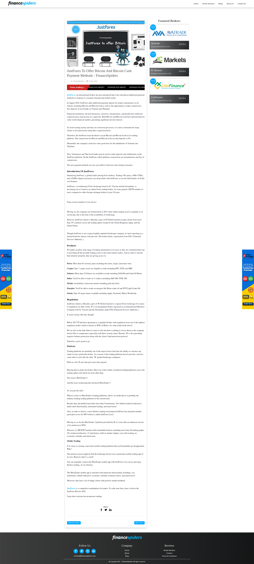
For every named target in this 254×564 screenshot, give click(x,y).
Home (196, 4)
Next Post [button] (139, 523)
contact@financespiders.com (85, 556)
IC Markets (156, 70)
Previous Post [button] (73, 523)
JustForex (71, 94)
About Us (230, 4)
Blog (127, 556)
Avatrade (155, 43)
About (127, 553)
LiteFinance (157, 97)
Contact (169, 553)
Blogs (220, 4)
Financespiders (127, 562)
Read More (182, 44)
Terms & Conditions (169, 556)
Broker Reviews (208, 4)
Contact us (242, 4)
